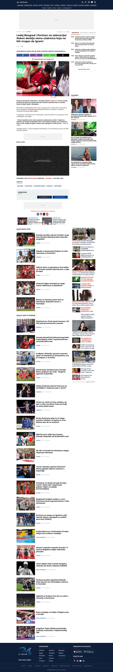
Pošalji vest (54, 666)
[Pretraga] (82, 2)
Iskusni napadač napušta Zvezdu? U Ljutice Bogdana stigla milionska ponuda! (52, 550)
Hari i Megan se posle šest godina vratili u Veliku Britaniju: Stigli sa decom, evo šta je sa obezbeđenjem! (85, 57)
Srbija (87, 5)
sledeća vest (57, 218)
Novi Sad (62, 658)
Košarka (49, 8)
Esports (59, 8)
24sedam (49, 178)
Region (61, 653)
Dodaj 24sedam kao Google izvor (44, 59)
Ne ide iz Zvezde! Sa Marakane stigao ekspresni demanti (52, 452)
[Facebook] (86, 2)
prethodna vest (33, 218)
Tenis (54, 8)
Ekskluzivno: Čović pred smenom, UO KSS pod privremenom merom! (52, 322)
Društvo (63, 5)
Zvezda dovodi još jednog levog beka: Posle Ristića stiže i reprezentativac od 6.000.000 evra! (52, 340)
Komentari (92, 33)
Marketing (46, 666)
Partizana (53, 101)
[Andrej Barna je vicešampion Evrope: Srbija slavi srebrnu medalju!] (26, 536)
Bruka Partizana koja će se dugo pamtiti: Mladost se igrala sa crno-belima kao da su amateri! (51, 420)
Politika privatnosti (64, 666)
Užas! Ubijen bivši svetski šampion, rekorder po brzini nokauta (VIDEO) (51, 565)
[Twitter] (95, 2)
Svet (52, 5)
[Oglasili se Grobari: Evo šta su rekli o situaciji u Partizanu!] (26, 600)
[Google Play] (89, 651)
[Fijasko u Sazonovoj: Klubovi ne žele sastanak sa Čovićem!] (26, 256)
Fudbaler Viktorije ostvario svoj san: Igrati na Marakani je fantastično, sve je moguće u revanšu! (52, 356)
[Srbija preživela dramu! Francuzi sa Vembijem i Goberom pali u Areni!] (26, 390)
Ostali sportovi (67, 8)
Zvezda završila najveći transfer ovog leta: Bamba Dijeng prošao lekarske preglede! (52, 237)
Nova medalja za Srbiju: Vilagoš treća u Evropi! (52, 613)
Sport (41, 5)
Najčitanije (84, 33)
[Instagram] (89, 2)
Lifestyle (69, 5)
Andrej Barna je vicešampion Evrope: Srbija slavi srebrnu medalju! (52, 533)
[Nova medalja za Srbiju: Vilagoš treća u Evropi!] (26, 617)
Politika (35, 5)
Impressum (37, 666)
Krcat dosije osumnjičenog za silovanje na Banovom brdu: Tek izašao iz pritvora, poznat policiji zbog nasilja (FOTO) (83, 140)
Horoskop (93, 5)
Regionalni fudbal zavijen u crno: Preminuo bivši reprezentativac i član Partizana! (52, 501)
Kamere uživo (28, 5)
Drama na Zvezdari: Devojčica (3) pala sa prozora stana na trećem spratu (84, 44)
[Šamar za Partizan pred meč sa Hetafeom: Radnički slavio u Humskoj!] (26, 304)
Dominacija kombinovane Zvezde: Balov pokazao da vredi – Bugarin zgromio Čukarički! (51, 372)
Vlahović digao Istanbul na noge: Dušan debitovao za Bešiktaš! (50, 285)
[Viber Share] (36, 55)
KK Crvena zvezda (39, 186)
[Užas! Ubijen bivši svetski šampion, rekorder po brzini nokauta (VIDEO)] (26, 568)
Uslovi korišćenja (77, 666)
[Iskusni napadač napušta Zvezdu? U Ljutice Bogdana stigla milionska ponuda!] (26, 552)
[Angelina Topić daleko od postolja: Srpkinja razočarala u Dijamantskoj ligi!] (26, 633)
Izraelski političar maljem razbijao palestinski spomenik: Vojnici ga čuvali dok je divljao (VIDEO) (85, 38)
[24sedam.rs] (22, 2)
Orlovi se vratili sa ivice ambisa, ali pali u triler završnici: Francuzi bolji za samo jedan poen (51, 404)
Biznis (75, 5)
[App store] (77, 651)
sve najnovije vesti (84, 69)
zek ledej (20, 186)
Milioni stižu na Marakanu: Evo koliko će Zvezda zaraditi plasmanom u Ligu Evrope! (52, 269)
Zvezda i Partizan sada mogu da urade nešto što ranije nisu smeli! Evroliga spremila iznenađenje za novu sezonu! (59, 221)
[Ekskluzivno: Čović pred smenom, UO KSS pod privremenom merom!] (26, 326)
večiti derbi (57, 186)
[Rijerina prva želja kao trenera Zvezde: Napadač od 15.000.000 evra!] (26, 439)
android (34, 178)
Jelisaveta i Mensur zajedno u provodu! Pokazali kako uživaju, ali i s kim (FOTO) (85, 63)
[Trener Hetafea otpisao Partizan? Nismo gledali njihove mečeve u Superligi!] (26, 471)
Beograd (61, 650)
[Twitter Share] (62, 55)
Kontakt (30, 666)
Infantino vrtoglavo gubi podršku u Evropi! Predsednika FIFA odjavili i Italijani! (85, 51)
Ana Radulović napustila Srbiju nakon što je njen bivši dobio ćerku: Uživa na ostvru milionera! (83, 164)
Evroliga (49, 186)
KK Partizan (28, 186)
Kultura (81, 5)
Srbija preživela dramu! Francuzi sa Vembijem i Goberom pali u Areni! (51, 387)
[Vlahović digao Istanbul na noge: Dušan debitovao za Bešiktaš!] (26, 288)
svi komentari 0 (44, 197)
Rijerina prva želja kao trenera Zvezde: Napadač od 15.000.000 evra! (52, 436)
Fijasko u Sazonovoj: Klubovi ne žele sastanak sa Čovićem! (52, 252)
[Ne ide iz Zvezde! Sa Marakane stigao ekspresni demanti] (26, 455)
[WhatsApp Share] (49, 55)
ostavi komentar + (60, 197)
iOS (29, 178)
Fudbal (44, 8)
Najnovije (20, 5)
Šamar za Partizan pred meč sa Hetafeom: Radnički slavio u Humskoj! (49, 302)
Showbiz (47, 5)
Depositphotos (88, 666)
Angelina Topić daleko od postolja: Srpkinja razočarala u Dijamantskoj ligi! (51, 631)
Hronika (57, 5)
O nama (23, 666)
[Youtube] (47, 214)
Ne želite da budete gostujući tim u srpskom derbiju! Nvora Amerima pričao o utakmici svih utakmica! (35, 221)
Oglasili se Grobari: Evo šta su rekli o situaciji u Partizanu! (52, 597)
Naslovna (19, 31)
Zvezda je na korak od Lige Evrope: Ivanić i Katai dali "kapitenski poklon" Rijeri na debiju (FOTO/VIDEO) (51, 486)
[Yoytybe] (92, 2)
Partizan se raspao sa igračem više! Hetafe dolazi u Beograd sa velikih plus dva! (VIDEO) (51, 517)
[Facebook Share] (23, 55)
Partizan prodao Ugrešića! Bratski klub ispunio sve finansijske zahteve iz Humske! (52, 582)
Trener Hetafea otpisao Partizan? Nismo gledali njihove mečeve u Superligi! (50, 469)
